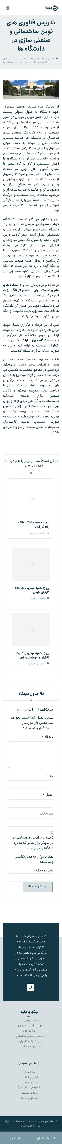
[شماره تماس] (30, 987)
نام (50, 776)
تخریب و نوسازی (37, 533)
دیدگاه (47, 737)
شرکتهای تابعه (29, 1098)
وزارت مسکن (29, 1046)
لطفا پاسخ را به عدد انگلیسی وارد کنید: (33, 859)
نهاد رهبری (29, 1020)
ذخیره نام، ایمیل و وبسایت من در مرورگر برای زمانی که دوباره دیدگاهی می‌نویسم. (32, 843)
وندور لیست (29, 1093)
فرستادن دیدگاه (37, 886)
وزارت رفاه (29, 1031)
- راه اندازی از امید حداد (23, 1124)
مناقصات (29, 1072)
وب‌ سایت (46, 813)
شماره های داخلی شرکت (29, 1087)
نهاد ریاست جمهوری (29, 1025)
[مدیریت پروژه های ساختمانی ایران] (48, 8)
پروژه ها (29, 1082)
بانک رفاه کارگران (29, 1041)
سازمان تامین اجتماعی (29, 1036)
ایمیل (48, 795)
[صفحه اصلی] (57, 59)
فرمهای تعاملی (29, 1077)
